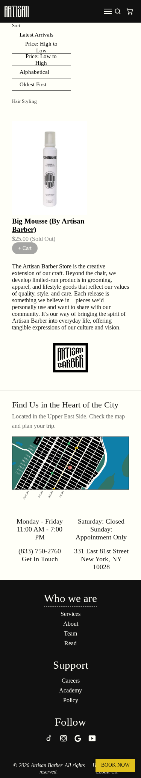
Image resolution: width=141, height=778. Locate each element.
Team (70, 633)
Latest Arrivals (36, 34)
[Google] (78, 740)
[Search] (117, 11)
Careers (71, 680)
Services (70, 614)
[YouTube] (92, 740)
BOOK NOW (115, 765)
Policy (70, 700)
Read (70, 643)
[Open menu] (107, 11)
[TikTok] (49, 740)
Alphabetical (34, 72)
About (70, 623)
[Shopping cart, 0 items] (129, 11)
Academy (70, 690)
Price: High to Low (41, 47)
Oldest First (33, 84)
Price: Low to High (41, 60)
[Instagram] (63, 740)
